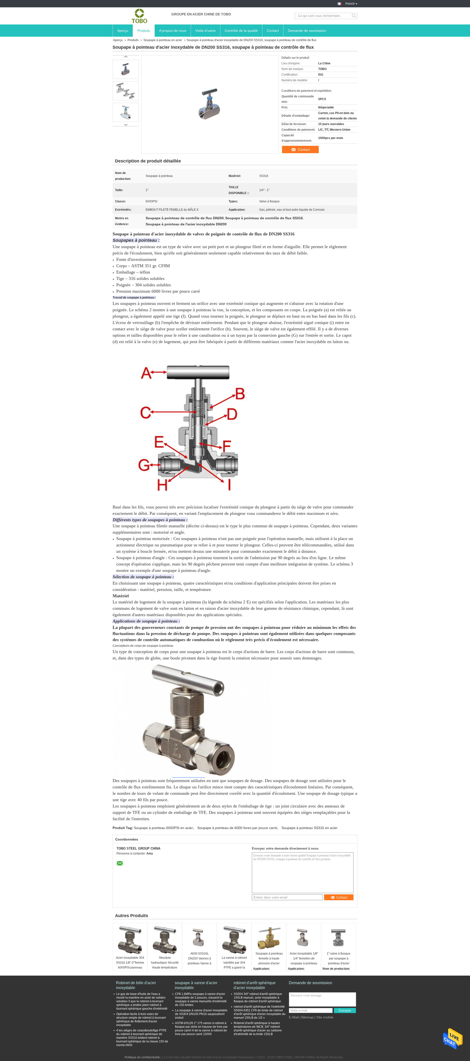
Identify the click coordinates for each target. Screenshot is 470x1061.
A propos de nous (172, 31)
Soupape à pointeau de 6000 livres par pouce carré (237, 828)
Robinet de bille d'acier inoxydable (136, 985)
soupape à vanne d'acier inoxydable (196, 985)
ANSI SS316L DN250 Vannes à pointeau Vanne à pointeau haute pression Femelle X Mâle (199, 959)
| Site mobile (323, 1017)
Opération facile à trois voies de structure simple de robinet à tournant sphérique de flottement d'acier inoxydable (141, 1019)
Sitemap (307, 1017)
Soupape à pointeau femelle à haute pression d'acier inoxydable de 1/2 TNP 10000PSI (269, 959)
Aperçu (122, 31)
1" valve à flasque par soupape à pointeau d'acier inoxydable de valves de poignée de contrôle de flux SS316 (339, 959)
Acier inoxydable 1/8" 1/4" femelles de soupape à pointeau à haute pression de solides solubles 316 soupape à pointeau (304, 959)
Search (354, 16)
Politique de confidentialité (142, 1057)
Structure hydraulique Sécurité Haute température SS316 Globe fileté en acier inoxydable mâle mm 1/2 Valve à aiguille (165, 963)
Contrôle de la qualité (241, 31)
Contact (273, 31)
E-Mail (294, 1017)
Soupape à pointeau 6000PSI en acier (163, 828)
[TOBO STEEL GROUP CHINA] (139, 16)
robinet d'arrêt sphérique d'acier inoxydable (255, 985)
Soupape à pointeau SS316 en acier (310, 828)
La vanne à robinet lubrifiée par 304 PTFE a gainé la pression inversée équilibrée (234, 963)
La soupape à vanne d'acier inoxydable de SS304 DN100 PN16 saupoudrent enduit (201, 1014)
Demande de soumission (307, 31)
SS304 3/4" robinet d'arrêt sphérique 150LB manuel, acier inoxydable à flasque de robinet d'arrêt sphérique (258, 997)
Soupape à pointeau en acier (162, 40)
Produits (143, 31)
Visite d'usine (205, 31)
